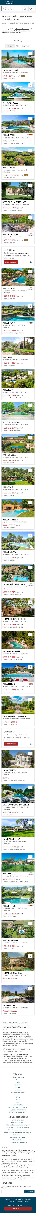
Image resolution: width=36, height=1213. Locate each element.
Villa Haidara (10, 552)
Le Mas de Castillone (14, 619)
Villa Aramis (9, 168)
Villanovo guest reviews (18, 1092)
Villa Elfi (7, 357)
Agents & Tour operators (18, 1110)
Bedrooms (26, 46)
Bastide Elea (9, 455)
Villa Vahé (8, 487)
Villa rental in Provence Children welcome (18, 1127)
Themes (18, 1080)
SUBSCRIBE (29, 1191)
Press (18, 1097)
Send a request (11, 262)
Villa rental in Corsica (18, 1140)
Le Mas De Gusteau (12, 973)
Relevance (9, 46)
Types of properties (18, 1077)
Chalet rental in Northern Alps (18, 1142)
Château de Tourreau (14, 716)
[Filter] (25, 9)
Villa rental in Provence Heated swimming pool (18, 1132)
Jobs (18, 1095)
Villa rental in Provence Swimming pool (18, 1125)
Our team (18, 1087)
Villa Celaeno (10, 520)
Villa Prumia (9, 323)
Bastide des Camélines (14, 202)
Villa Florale (10, 874)
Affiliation (11, 1201)
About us (18, 1090)
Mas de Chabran (11, 651)
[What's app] (30, 262)
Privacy (18, 1102)
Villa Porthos (10, 234)
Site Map (28, 1199)
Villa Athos (9, 288)
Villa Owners (18, 1199)
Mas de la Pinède (11, 839)
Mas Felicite (9, 1005)
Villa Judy (8, 390)
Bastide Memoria (11, 422)
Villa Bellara (9, 906)
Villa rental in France (18, 1120)
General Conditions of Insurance (18, 1107)
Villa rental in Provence (18, 1122)
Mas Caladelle (10, 103)
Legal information (22, 1201)
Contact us (18, 1209)
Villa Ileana (9, 135)
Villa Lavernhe (10, 940)
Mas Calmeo (9, 770)
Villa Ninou (9, 684)
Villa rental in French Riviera (18, 1137)
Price (18, 46)
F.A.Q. (18, 1100)
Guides (18, 1082)
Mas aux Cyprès (11, 70)
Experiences (18, 1085)
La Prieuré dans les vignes (17, 584)
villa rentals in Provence (22, 29)
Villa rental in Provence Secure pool (18, 1130)
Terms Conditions (18, 1105)
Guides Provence (18, 1135)
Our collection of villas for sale (18, 1112)
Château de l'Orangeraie (16, 805)
